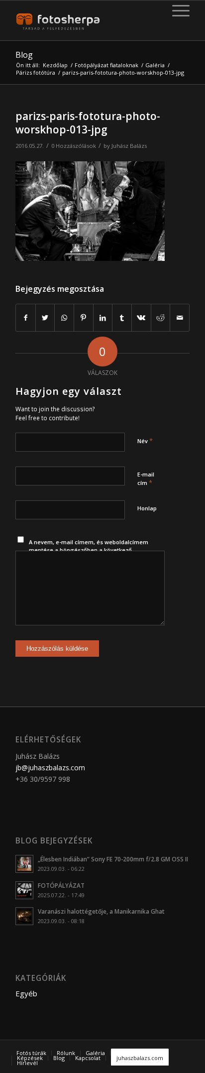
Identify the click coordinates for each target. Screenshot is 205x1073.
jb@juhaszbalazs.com (50, 767)
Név (145, 440)
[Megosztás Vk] (141, 317)
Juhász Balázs (129, 145)
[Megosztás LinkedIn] (103, 317)
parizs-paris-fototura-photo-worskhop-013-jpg (87, 122)
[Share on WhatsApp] (64, 317)
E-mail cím (145, 479)
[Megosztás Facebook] (25, 317)
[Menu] (176, 10)
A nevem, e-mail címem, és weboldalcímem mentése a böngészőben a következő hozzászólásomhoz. (88, 550)
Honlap (147, 508)
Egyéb (26, 993)
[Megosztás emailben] (179, 317)
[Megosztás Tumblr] (121, 317)
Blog (24, 54)
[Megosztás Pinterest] (83, 317)
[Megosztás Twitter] (45, 317)
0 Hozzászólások (73, 145)
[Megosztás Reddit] (160, 317)
